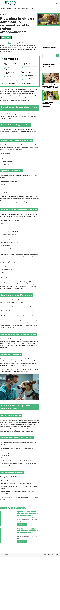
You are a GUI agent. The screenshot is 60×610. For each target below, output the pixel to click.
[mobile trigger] (2, 3)
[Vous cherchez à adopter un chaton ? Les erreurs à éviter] (51, 78)
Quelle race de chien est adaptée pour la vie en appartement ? (27, 513)
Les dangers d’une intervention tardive (28, 64)
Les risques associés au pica (10, 83)
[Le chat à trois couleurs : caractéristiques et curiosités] (51, 95)
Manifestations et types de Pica (10, 68)
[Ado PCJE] (10, 3)
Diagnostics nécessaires (29, 83)
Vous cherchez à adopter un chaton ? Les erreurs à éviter (50, 86)
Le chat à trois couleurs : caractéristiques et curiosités (49, 104)
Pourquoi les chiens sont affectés (10, 73)
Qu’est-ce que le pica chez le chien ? (10, 64)
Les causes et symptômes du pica (11, 80)
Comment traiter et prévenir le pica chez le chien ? (28, 71)
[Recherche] (53, 3)
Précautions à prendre (28, 68)
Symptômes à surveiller (10, 76)
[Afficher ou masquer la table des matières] (28, 59)
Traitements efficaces (28, 75)
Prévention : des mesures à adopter (29, 79)
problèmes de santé (5, 49)
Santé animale (6, 37)
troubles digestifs (28, 49)
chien (9, 43)
